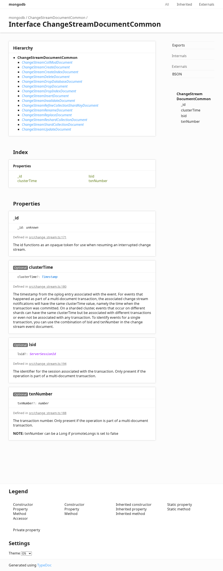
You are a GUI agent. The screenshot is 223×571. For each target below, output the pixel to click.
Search (153, 4)
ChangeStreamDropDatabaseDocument (52, 81)
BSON (177, 74)
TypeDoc (44, 565)
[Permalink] (23, 218)
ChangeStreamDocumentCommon (56, 17)
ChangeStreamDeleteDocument (45, 76)
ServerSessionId (43, 353)
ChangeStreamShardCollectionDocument (53, 124)
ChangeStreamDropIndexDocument (49, 91)
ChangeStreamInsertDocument (45, 95)
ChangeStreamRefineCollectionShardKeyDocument (60, 105)
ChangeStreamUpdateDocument (46, 129)
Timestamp (49, 276)
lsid (91, 176)
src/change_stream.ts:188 (47, 413)
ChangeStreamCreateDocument (46, 67)
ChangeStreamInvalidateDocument (48, 100)
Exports (178, 45)
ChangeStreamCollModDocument (47, 62)
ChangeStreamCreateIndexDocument (50, 72)
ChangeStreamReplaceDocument (47, 115)
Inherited (184, 4)
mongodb (17, 4)
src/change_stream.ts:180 (47, 286)
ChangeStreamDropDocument (45, 86)
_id (19, 176)
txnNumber (98, 181)
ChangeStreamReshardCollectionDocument (54, 119)
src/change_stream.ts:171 (47, 237)
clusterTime (27, 181)
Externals (206, 4)
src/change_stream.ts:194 (47, 364)
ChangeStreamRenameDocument (47, 110)
